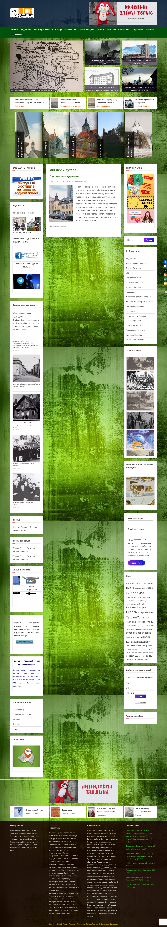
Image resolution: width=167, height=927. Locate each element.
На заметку (131, 311)
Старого (16, 724)
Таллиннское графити (136, 330)
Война (130, 587)
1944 (131, 583)
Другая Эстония (133, 268)
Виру (150, 583)
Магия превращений (43, 29)
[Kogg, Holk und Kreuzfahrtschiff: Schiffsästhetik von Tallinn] (140, 446)
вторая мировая (146, 629)
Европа (129, 273)
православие (18, 710)
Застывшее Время (134, 277)
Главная (14, 29)
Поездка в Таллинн (134, 325)
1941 (127, 584)
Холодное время (140, 626)
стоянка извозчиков (21, 714)
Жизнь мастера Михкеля (70, 810)
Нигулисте (129, 604)
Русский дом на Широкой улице (142, 810)
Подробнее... (18, 686)
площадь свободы (148, 652)
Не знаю (132, 693)
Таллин (131, 617)
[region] (26, 224)
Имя (135, 518)
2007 (145, 584)
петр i (137, 649)
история (136, 637)
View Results (140, 703)
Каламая (150, 29)
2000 (141, 584)
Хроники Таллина (31, 106)
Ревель (131, 612)
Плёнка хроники (133, 321)
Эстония (150, 625)
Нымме (136, 604)
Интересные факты (134, 287)
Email (136, 529)
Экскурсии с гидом (135, 340)
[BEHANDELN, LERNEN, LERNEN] (140, 387)
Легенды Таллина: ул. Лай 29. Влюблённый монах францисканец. (104, 810)
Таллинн (143, 617)
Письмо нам (123, 29)
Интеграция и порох (135, 282)
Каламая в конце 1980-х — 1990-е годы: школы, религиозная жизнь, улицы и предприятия (24, 425)
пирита (128, 652)
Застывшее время (140, 588)
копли (129, 646)
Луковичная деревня (64, 176)
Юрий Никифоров (133, 629)
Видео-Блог (26, 29)
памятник (130, 649)
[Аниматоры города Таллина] (123, 13)
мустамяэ (16, 719)
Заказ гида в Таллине (106, 29)
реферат (130, 656)
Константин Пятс (133, 597)
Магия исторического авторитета (34, 101)
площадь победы (137, 652)
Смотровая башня (63, 29)
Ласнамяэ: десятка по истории (70, 101)
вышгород (129, 637)
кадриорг (144, 641)
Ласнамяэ (146, 597)
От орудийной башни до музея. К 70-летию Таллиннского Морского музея (107, 101)
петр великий (146, 649)
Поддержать (137, 29)
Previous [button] (15, 223)
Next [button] (38, 223)
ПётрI (141, 604)
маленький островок (142, 645)
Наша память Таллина (136, 316)
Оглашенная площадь (84, 29)
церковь (146, 659)
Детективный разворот (136, 263)
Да (129, 683)
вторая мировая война (138, 632)
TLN (66, 181)
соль (14, 729)
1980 (136, 584)
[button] (165, 262)
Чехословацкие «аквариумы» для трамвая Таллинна (32, 810)
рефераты (139, 656)
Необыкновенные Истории (137, 601)
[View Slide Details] (19, 224)
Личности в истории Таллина (145, 106)
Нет (130, 688)
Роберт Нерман (145, 612)
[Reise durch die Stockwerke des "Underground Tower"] (140, 367)
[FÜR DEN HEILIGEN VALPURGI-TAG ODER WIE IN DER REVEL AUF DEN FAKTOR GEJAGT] (140, 407)
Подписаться (136, 563)
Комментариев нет (79, 181)
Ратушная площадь (136, 607)
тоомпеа (139, 659)
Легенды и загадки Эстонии (138, 297)
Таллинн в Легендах (136, 622)
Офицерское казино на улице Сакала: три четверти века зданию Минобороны (144, 101)
